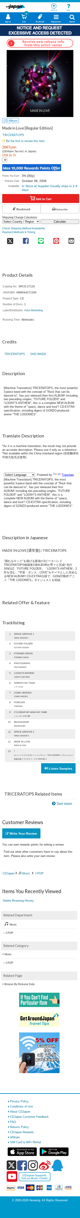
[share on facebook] (25, 239)
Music (26, 873)
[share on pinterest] (56, 239)
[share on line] (41, 239)
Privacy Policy (19, 1101)
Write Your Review (23, 833)
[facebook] (22, 1165)
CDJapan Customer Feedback (29, 1116)
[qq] (57, 1165)
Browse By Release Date (19, 984)
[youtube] (12, 1176)
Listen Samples (60, 768)
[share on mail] (71, 239)
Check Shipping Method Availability (23, 228)
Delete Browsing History (18, 900)
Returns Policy (19, 1127)
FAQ (13, 1122)
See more (64, 804)
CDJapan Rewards (22, 1132)
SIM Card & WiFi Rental (25, 1142)
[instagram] (33, 1165)
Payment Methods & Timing (18, 232)
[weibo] (44, 1165)
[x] (11, 1165)
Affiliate (15, 1137)
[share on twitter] (10, 239)
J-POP (39, 873)
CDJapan (8, 873)
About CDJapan (20, 1111)
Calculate (60, 221)
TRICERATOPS (13, 135)
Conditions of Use (21, 1106)
